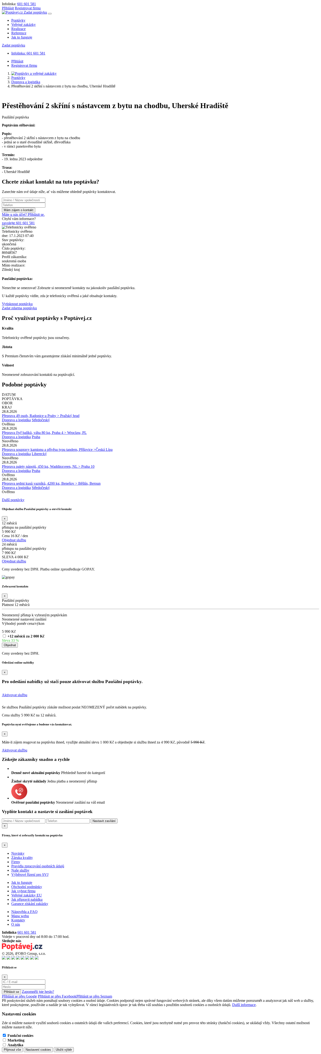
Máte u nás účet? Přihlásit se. (23, 214)
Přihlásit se (11, 992)
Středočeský (41, 420)
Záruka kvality (22, 858)
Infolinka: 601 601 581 (28, 53)
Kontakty (18, 920)
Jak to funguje (21, 37)
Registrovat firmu (28, 8)
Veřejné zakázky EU (26, 895)
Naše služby (20, 870)
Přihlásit (8, 8)
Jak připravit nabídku (27, 899)
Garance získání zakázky (29, 904)
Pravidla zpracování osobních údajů (37, 866)
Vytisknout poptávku (17, 304)
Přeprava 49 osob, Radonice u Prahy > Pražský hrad (40, 416)
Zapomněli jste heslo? (38, 992)
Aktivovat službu (14, 695)
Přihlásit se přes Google (19, 996)
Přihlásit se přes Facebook (57, 996)
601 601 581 (26, 4)
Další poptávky (13, 500)
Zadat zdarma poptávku (19, 308)
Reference (18, 33)
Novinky (17, 853)
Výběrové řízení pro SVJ (29, 875)
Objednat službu (14, 540)
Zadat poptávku (35, 12)
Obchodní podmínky (26, 887)
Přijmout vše (12, 1049)
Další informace (244, 1005)
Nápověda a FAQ (24, 912)
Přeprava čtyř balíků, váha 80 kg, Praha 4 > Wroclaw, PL (44, 433)
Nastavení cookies (38, 1049)
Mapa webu (20, 916)
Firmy (15, 862)
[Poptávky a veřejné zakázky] (34, 73)
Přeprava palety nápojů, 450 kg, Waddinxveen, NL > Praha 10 (48, 466)
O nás (15, 924)
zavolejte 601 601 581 (18, 223)
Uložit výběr (64, 1049)
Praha (36, 437)
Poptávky (18, 20)
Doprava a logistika (25, 82)
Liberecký (39, 454)
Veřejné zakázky (23, 25)
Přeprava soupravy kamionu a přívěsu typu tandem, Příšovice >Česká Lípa (57, 450)
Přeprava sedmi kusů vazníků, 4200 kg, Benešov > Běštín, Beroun (51, 483)
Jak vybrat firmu (23, 891)
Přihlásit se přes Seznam (94, 996)
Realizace (18, 29)
